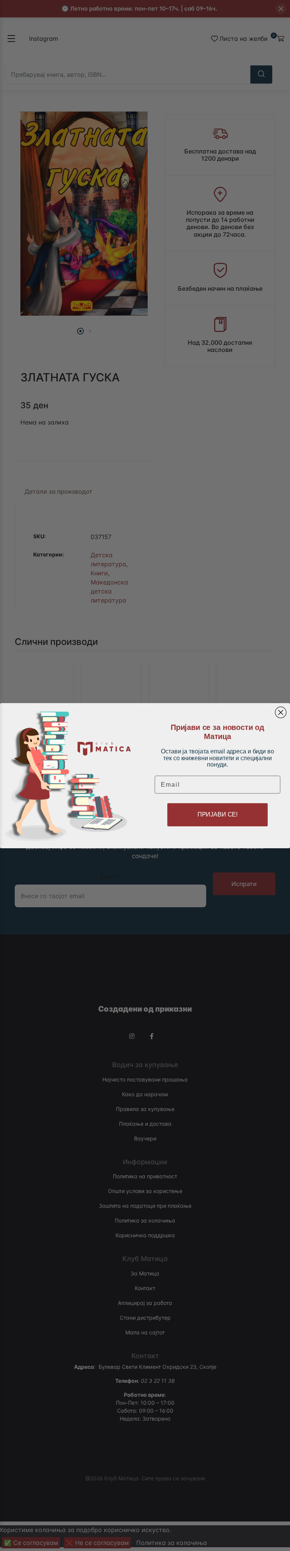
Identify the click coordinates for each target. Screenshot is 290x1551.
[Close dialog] (281, 712)
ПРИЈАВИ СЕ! (217, 814)
